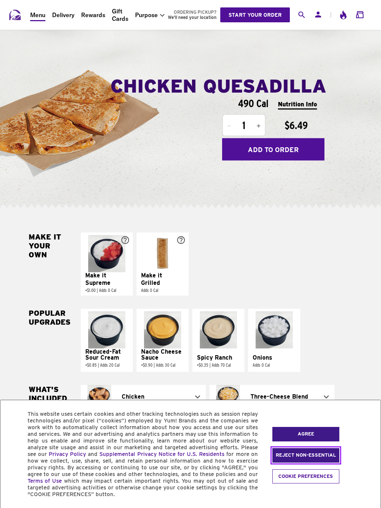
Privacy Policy (67, 454)
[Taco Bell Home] (15, 15)
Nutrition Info (297, 103)
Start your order (255, 15)
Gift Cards (120, 14)
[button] (107, 264)
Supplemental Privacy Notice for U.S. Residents (161, 454)
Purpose (146, 15)
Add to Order (273, 149)
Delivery (63, 15)
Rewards (93, 15)
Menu (37, 15)
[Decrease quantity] (229, 126)
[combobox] (143, 397)
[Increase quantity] (258, 126)
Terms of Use (45, 481)
